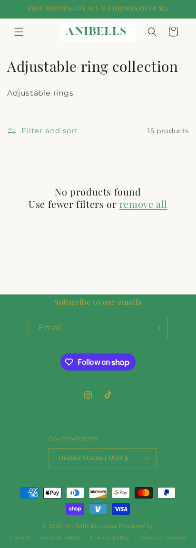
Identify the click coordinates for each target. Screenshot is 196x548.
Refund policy (61, 537)
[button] (19, 31)
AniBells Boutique (92, 526)
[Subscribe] (157, 328)
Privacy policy (110, 537)
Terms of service (162, 537)
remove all (143, 204)
